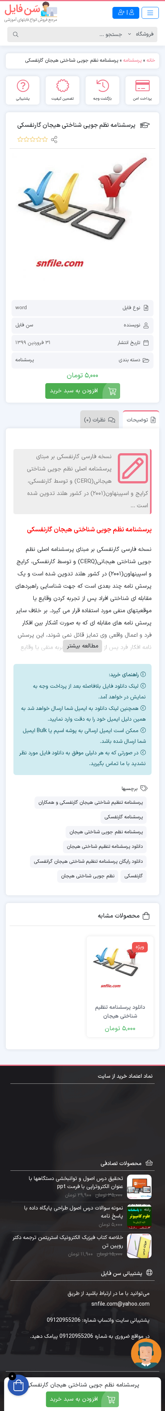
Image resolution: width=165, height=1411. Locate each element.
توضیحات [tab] (137, 420)
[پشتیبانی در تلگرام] (146, 1353)
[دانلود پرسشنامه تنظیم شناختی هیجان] (120, 969)
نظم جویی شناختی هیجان (87, 876)
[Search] (15, 34)
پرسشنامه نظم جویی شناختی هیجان (106, 832)
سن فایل (24, 325)
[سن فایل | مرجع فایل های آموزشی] (31, 12)
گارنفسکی (133, 876)
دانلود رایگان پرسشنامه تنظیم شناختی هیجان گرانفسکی (88, 861)
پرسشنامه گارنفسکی (123, 817)
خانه (151, 60)
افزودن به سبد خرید (74, 391)
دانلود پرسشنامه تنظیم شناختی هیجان (105, 847)
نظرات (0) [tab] (95, 420)
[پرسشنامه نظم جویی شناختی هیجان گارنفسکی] (82, 224)
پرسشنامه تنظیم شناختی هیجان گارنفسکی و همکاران (90, 802)
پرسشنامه (132, 60)
